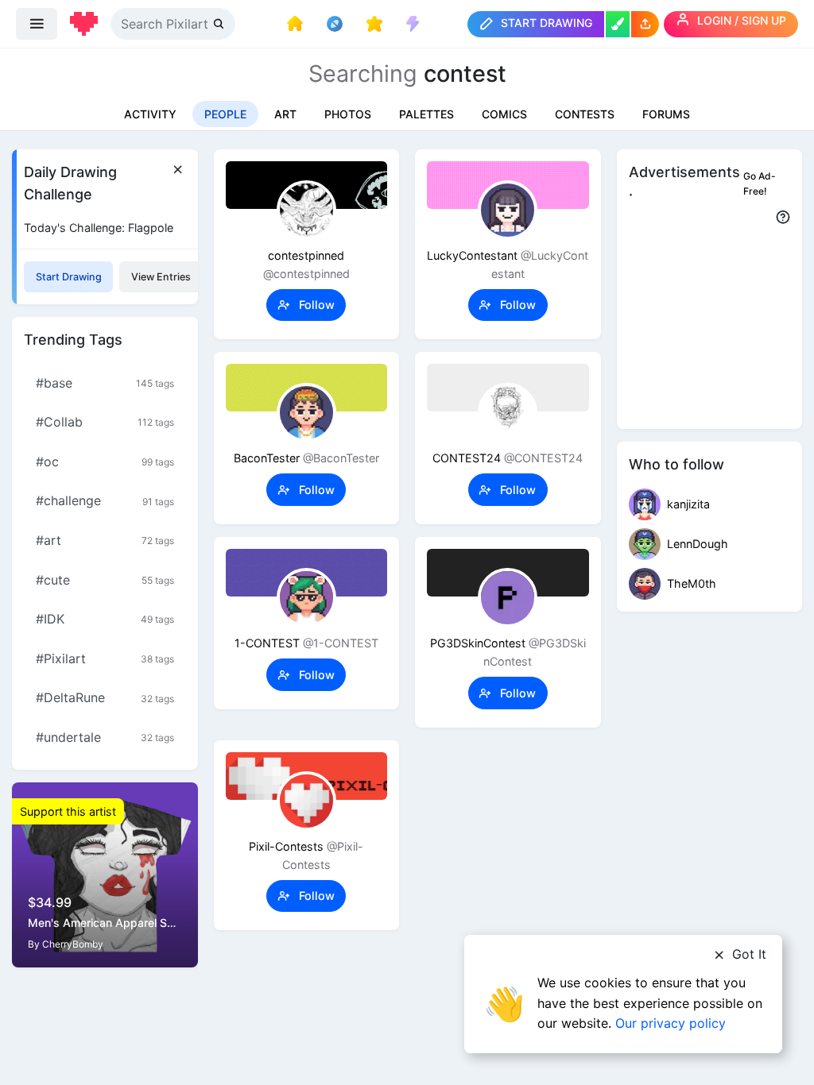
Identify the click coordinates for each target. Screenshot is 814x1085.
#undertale (105, 737)
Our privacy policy (670, 1023)
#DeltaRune (105, 697)
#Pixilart (105, 658)
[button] (645, 24)
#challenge (105, 500)
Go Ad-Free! (759, 183)
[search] (220, 23)
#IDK (105, 619)
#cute (105, 580)
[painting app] (618, 24)
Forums (666, 114)
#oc (105, 461)
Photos (347, 114)
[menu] (36, 24)
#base (105, 383)
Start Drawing (69, 277)
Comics (504, 114)
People (225, 114)
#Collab (105, 422)
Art (285, 114)
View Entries (161, 277)
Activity (150, 114)
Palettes (426, 114)
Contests (584, 114)
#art (105, 540)
